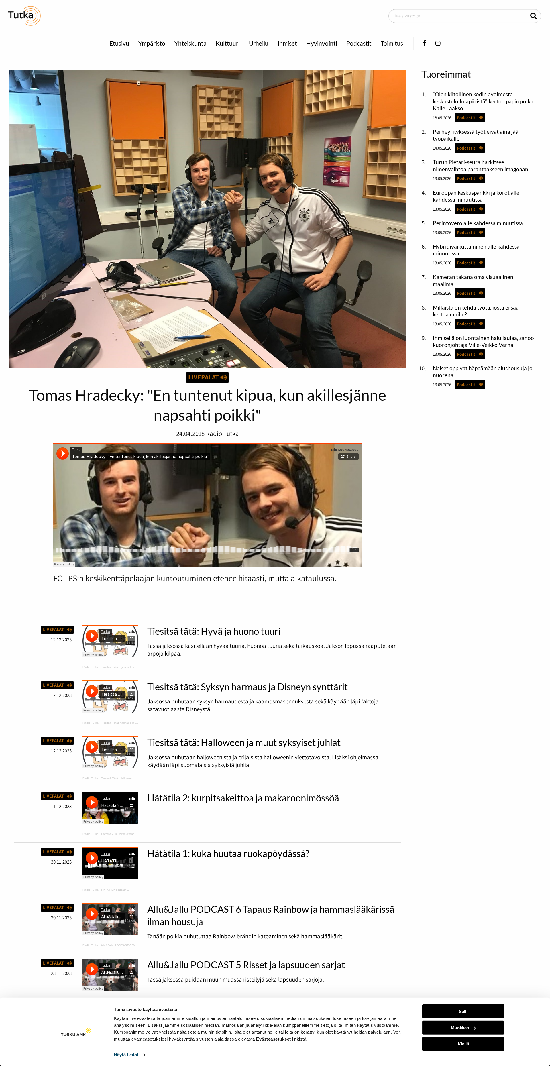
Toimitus (392, 43)
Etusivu (119, 43)
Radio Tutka (90, 667)
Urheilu (258, 43)
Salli (463, 1011)
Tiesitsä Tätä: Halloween (117, 778)
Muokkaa (460, 1027)
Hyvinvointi (321, 43)
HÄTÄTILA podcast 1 (115, 889)
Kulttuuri (228, 43)
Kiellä (463, 1043)
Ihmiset (287, 43)
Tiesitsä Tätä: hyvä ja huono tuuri (123, 667)
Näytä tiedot (126, 1054)
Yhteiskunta (190, 43)
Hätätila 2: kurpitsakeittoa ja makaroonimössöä (132, 833)
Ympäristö (151, 43)
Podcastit (359, 43)
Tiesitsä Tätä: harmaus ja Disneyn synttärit (129, 722)
